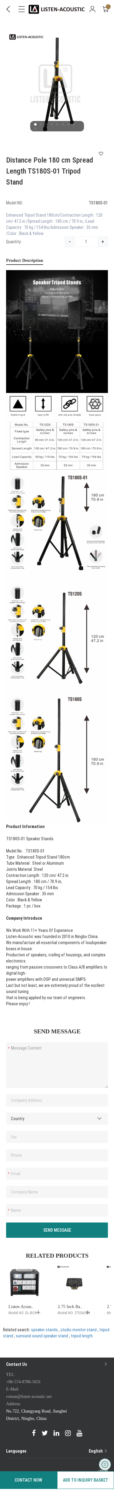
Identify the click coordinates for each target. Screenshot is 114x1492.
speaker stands (44, 1329)
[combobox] (57, 1119)
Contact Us (16, 1364)
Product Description (24, 260)
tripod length (82, 1335)
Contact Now (28, 1480)
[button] (35, 124)
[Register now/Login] (92, 9)
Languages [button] (55, 1451)
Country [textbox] (17, 1118)
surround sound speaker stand (42, 1335)
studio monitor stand (78, 1329)
